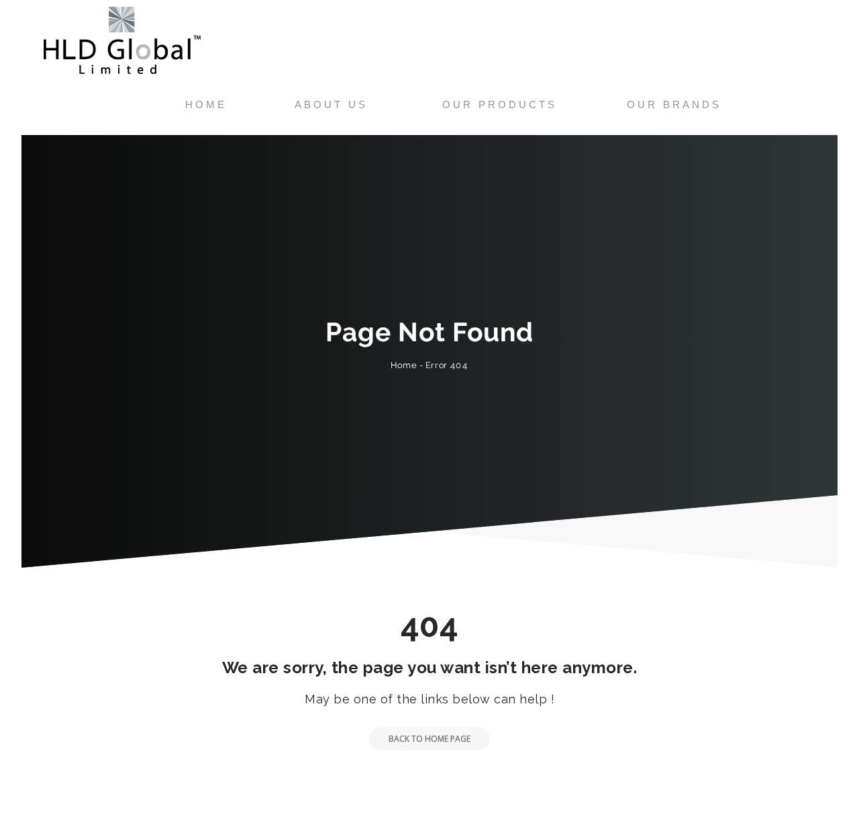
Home (404, 365)
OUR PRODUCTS (499, 104)
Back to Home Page (429, 738)
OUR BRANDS (674, 104)
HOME (206, 104)
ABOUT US (331, 104)
